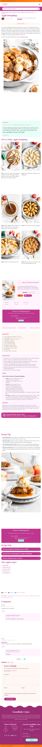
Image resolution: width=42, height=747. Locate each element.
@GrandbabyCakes (16, 416)
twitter (18, 592)
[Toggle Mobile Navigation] (39, 4)
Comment (6, 674)
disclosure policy (24, 37)
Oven (2, 597)
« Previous (18, 659)
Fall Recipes (36, 595)
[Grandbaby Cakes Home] (4, 4)
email (23, 592)
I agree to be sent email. (21, 318)
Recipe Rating (7, 670)
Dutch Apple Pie (6, 570)
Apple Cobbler (6, 565)
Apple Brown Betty (6, 569)
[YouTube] (12, 735)
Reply (3, 611)
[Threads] (15, 735)
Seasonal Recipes (8, 597)
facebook (12, 592)
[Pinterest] (8, 735)
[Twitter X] (10, 735)
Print (21, 295)
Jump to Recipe (20, 23)
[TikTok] (14, 735)
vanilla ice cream (18, 34)
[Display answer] (38, 549)
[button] (17, 19)
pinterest (5, 592)
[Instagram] (6, 735)
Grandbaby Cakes (4, 12)
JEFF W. (6, 135)
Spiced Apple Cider (7, 567)
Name (5, 687)
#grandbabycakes (30, 416)
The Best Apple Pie (7, 572)
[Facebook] (4, 735)
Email (23, 687)
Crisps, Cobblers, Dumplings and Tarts (26, 12)
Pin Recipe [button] (28, 295)
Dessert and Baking (13, 12)
